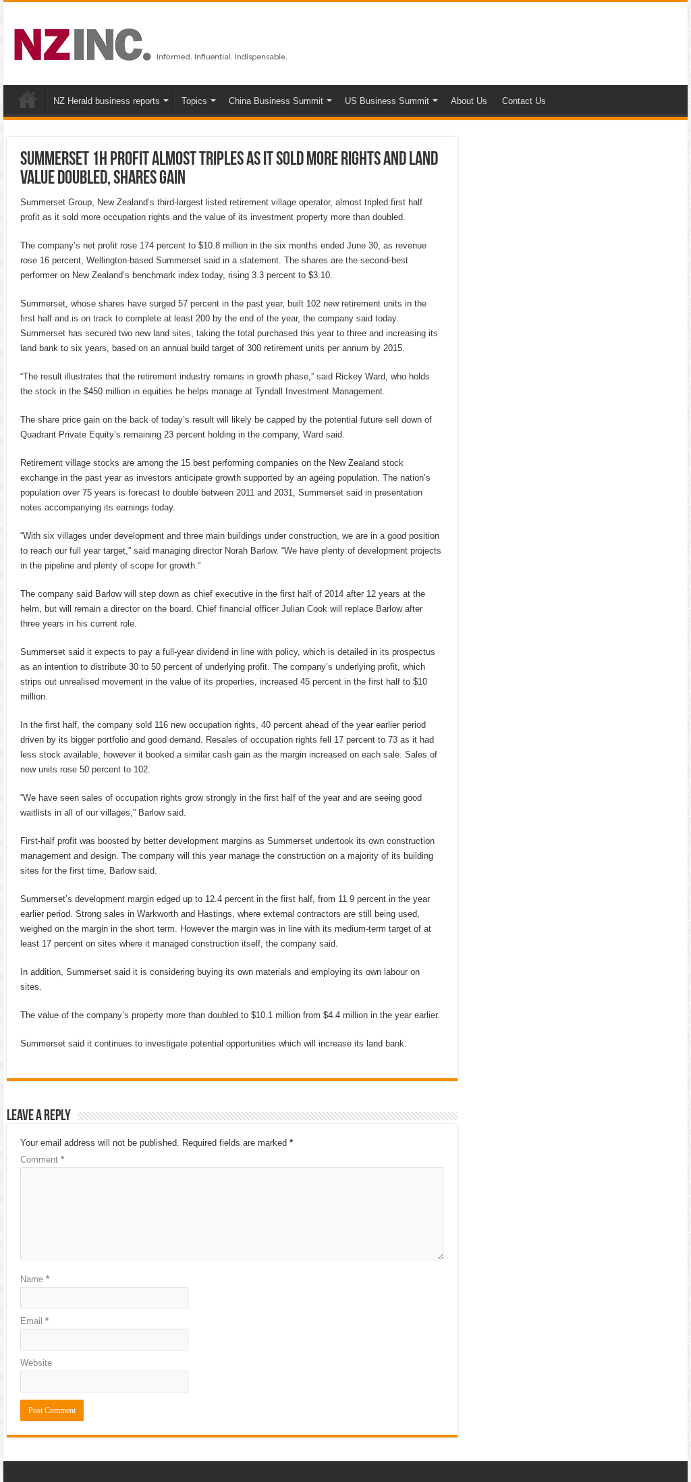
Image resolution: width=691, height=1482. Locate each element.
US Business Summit (387, 101)
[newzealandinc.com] (152, 42)
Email (34, 1321)
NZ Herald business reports (106, 101)
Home (27, 99)
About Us (469, 101)
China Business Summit (276, 101)
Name (34, 1279)
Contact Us (524, 101)
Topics (194, 101)
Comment (42, 1160)
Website (36, 1363)
